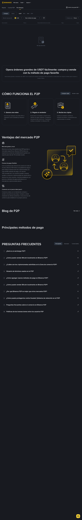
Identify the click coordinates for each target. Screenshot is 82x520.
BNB (28, 13)
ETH (32, 13)
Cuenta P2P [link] (11, 7)
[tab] (4, 8)
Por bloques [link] (20, 7)
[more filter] (44, 18)
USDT (20, 13)
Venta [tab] (13, 13)
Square (28, 2)
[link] (42, 271)
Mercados (15, 2)
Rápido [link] (4, 7)
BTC (24, 13)
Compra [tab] (6, 13)
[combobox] (18, 18)
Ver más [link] (76, 211)
